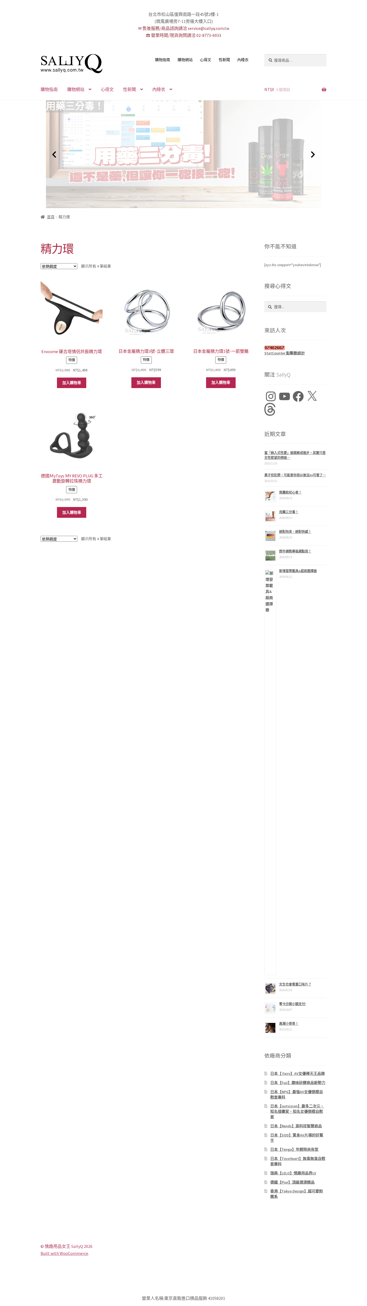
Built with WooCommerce (64, 1253)
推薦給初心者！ (290, 492)
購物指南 (162, 59)
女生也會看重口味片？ (295, 984)
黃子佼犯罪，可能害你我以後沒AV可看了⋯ (295, 475)
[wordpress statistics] (295, 348)
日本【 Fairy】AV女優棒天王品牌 (297, 1073)
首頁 (51, 216)
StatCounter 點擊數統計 (284, 353)
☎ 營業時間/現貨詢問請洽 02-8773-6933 (183, 35)
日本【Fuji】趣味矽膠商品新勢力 (297, 1082)
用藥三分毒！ (75, 106)
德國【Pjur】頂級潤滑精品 (292, 1182)
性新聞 (224, 59)
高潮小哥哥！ (288, 1024)
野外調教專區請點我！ (295, 551)
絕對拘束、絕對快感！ (295, 532)
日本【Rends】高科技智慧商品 (296, 1126)
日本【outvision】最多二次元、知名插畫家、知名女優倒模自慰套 (297, 1111)
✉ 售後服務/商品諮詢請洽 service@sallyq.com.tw (183, 28)
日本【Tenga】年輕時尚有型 (294, 1149)
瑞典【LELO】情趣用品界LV (293, 1173)
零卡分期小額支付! (292, 1004)
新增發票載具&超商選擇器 (298, 571)
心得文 (205, 59)
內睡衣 (243, 59)
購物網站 (185, 59)
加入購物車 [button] (71, 382)
